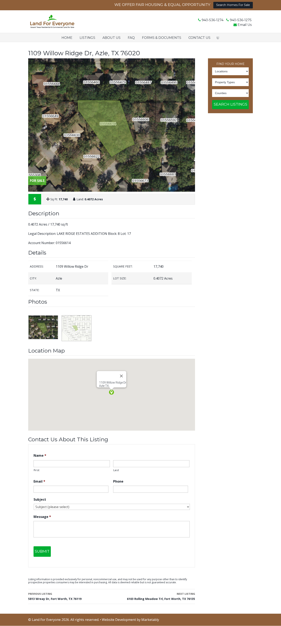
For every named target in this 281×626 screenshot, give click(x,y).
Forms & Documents (161, 38)
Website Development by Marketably (130, 619)
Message (42, 517)
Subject (40, 499)
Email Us (245, 25)
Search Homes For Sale (233, 5)
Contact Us (199, 38)
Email (39, 481)
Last (116, 470)
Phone (118, 481)
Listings (87, 38)
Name (40, 455)
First (36, 470)
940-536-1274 (212, 20)
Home (67, 38)
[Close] (121, 376)
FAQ (131, 38)
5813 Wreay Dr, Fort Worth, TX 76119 (54, 596)
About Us (111, 38)
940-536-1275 (241, 20)
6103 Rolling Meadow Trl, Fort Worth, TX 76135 (161, 596)
